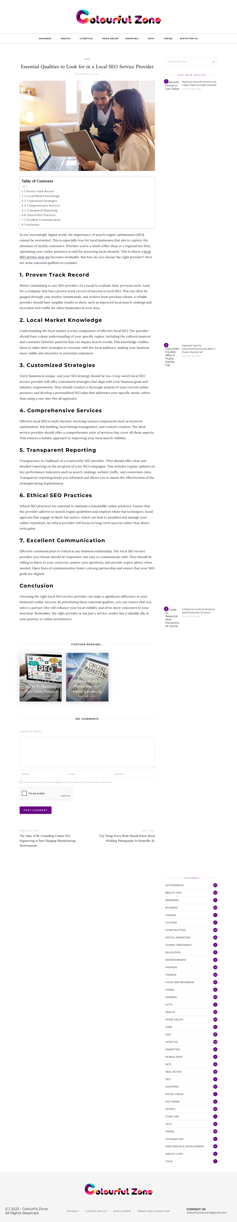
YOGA (169, 1161)
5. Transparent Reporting (40, 210)
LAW (168, 1034)
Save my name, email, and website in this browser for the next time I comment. (67, 782)
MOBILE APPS (174, 1056)
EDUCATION (172, 952)
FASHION (171, 967)
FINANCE (170, 974)
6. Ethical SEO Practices (40, 215)
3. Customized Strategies (40, 200)
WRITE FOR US (189, 38)
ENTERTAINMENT (175, 959)
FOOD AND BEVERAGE (179, 982)
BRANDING (172, 900)
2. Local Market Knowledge (42, 196)
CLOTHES (171, 922)
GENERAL (171, 997)
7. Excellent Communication (42, 219)
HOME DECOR (110, 38)
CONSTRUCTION (175, 930)
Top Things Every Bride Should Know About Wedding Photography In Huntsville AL (127, 838)
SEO (87, 59)
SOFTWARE (172, 1101)
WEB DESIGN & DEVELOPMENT (184, 1146)
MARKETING (172, 1049)
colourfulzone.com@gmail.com (207, 1212)
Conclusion (31, 224)
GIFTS (168, 1004)
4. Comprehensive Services (42, 205)
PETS (168, 1064)
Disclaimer (122, 1211)
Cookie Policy (96, 1211)
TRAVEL (168, 38)
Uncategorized (174, 1138)
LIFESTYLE (86, 38)
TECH (151, 38)
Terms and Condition (153, 1211)
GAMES (169, 989)
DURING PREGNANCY (178, 944)
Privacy (73, 1211)
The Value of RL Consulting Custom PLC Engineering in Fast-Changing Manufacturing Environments (47, 840)
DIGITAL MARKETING (178, 937)
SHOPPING (131, 38)
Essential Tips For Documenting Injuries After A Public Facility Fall (198, 348)
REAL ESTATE (173, 1071)
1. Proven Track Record (39, 191)
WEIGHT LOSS (174, 1153)
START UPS (172, 1116)
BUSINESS (45, 38)
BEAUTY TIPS (173, 892)
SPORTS (170, 1109)
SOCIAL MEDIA (174, 1094)
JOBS (168, 1027)
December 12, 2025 (87, 74)
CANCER (170, 915)
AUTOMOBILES (174, 885)
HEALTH (65, 38)
